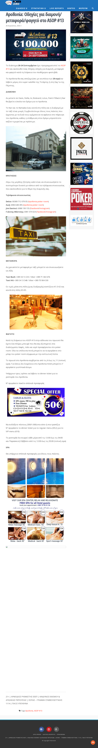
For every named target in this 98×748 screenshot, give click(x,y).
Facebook (34, 208)
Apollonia (29, 711)
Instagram (44, 208)
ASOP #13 (38, 711)
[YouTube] (49, 729)
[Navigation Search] (91, 8)
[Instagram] (56, 729)
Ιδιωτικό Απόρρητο (49, 734)
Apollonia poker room (38, 201)
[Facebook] (41, 729)
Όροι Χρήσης (37, 734)
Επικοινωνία (61, 734)
